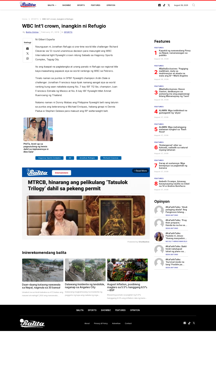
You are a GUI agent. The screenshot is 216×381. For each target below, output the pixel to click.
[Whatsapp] (27, 59)
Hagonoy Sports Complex (49, 158)
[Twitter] (27, 54)
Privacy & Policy (101, 323)
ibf (70, 158)
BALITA (51, 5)
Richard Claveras (110, 158)
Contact (128, 323)
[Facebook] (27, 49)
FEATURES (95, 5)
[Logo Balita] (28, 5)
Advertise (116, 323)
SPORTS (81, 5)
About (87, 323)
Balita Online (32, 32)
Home (24, 19)
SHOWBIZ (66, 5)
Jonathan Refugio (87, 158)
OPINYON (111, 5)
